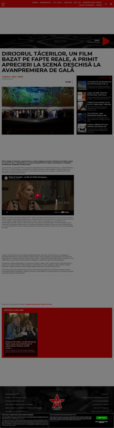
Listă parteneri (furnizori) (54, 421)
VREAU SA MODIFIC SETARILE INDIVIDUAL (101, 422)
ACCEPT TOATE (102, 417)
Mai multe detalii (21, 418)
